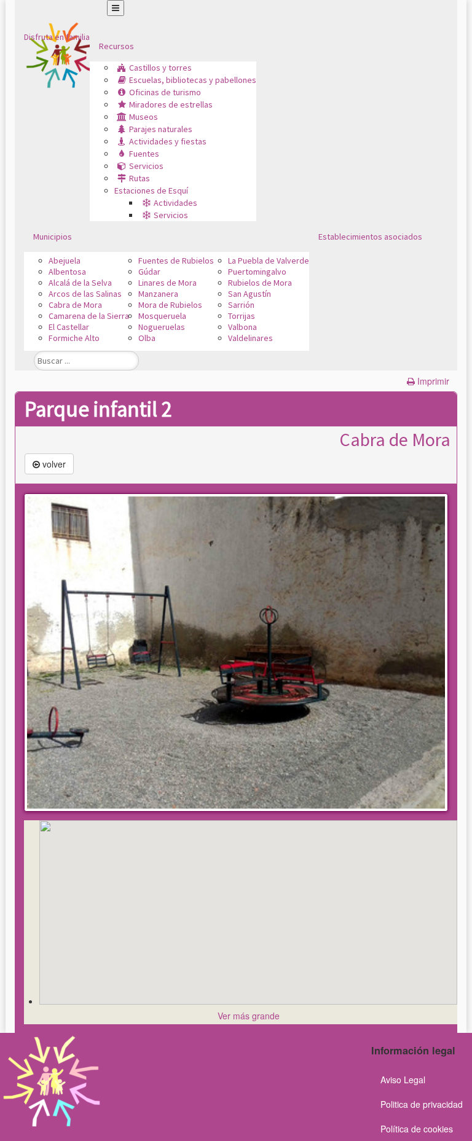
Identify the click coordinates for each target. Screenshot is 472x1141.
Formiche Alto (74, 337)
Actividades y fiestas (167, 141)
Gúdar (149, 271)
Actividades (175, 202)
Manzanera (158, 293)
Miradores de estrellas (171, 104)
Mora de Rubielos (170, 304)
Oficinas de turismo (165, 92)
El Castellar (69, 326)
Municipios (52, 236)
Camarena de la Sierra (89, 315)
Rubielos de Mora (260, 282)
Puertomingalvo (257, 271)
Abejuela (65, 260)
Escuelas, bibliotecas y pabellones (192, 79)
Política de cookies (416, 1129)
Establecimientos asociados (370, 236)
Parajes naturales (160, 129)
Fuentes (144, 153)
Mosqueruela (162, 315)
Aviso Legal (402, 1079)
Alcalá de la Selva (80, 282)
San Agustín (249, 293)
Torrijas (241, 315)
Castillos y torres (160, 67)
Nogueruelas (161, 326)
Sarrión (241, 304)
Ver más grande (249, 1016)
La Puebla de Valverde (268, 260)
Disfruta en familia (57, 36)
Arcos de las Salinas (85, 293)
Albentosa (67, 271)
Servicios (146, 165)
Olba (146, 337)
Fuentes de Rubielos (176, 260)
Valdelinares (250, 337)
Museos (143, 116)
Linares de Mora (167, 282)
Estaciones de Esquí (151, 190)
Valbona (242, 326)
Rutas (139, 178)
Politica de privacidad (421, 1104)
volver (53, 464)
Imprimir (433, 381)
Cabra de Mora (75, 304)
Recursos (116, 46)
